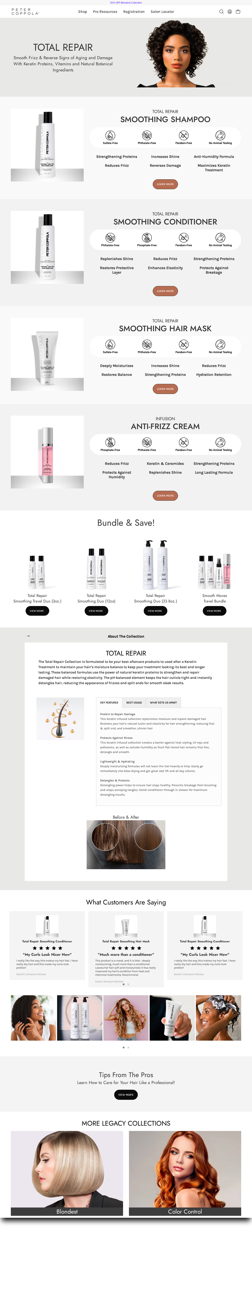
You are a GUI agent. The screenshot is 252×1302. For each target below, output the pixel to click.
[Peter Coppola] (25, 11)
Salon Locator (22, 1262)
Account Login (140, 1255)
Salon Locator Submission (90, 1262)
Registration (21, 1255)
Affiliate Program (83, 1269)
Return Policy (140, 1269)
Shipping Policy (141, 1262)
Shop (15, 1241)
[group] (126, 3)
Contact (136, 1241)
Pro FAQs (77, 1255)
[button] (105, 12)
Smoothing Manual (85, 1248)
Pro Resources (22, 1248)
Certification (80, 1241)
